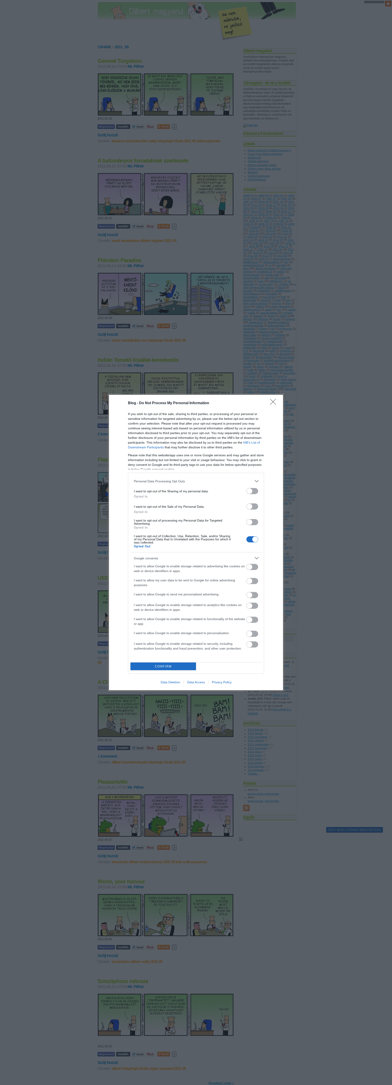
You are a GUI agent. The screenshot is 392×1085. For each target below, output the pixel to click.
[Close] (274, 403)
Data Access (196, 682)
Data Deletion (170, 682)
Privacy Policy (222, 682)
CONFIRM (163, 666)
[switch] (252, 491)
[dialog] (196, 542)
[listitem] (196, 481)
